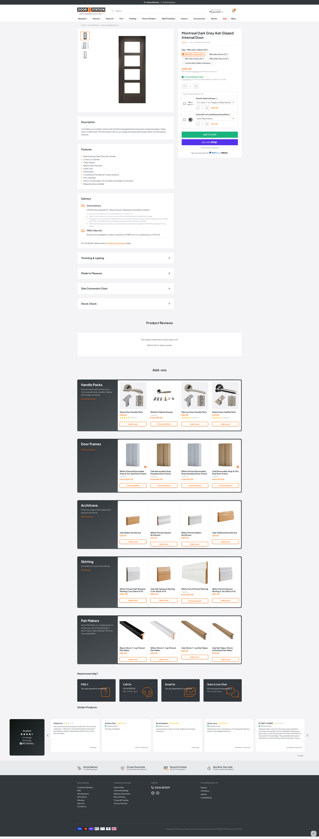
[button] (159, 344)
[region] (177, 735)
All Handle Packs (88, 399)
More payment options (210, 147)
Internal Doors (93, 25)
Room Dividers (149, 18)
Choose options (163, 424)
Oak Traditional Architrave (224, 533)
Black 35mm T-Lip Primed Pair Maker (132, 649)
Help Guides (119, 787)
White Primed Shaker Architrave (191, 534)
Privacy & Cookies (121, 800)
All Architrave (87, 516)
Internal (96, 18)
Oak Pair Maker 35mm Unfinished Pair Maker (222, 649)
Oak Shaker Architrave (130, 533)
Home (83, 25)
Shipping (195, 71)
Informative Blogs (121, 790)
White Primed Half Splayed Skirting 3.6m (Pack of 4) (132, 590)
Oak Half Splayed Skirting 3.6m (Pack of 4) (162, 590)
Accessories (199, 18)
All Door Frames (88, 449)
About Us (81, 803)
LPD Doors (205, 791)
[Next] (241, 405)
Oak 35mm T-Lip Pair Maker (194, 648)
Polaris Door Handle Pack (224, 412)
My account (215, 11)
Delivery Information (117, 243)
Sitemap (80, 800)
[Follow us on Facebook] (153, 793)
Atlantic (204, 794)
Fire (121, 18)
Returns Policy (119, 797)
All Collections (83, 794)
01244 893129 (162, 787)
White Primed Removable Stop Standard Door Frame (194, 472)
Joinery (184, 18)
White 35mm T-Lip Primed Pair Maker (163, 649)
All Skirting (85, 570)
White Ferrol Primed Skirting (194, 589)
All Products (82, 797)
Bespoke (82, 18)
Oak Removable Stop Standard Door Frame (160, 472)
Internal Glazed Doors (110, 25)
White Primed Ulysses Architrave (160, 534)
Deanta (184, 42)
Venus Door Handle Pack (131, 412)
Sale (225, 18)
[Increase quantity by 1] (196, 86)
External (109, 18)
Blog (233, 18)
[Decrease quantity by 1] (184, 86)
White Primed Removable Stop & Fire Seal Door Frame (133, 472)
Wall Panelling (168, 18)
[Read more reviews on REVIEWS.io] (27, 743)
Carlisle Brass (206, 797)
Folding (132, 18)
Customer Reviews (85, 787)
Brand (214, 18)
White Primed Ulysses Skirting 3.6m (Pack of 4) (224, 590)
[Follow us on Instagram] (157, 793)
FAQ (79, 790)
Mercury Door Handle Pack (194, 412)
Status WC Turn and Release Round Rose (212, 114)
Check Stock (187, 79)
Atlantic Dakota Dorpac (206, 98)
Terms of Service (120, 803)
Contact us (81, 806)
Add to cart (209, 134)
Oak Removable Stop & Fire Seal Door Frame (225, 472)
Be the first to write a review (159, 345)
